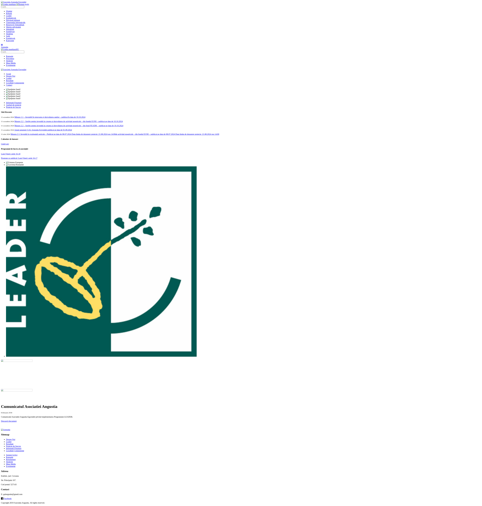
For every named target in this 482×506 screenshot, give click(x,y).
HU (17, 49)
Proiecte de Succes (13, 107)
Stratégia (9, 34)
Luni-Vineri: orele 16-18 (10, 154)
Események (10, 38)
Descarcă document (9, 421)
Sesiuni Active (11, 455)
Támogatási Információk (15, 22)
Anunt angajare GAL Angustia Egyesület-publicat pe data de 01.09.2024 (43, 130)
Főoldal (9, 11)
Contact (9, 85)
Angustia (4, 47)
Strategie (9, 61)
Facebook (8, 498)
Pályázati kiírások (13, 20)
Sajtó (8, 36)
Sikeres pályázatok (13, 27)
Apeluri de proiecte (13, 105)
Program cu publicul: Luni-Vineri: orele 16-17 (19, 158)
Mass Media (11, 63)
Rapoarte (9, 56)
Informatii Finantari (13, 103)
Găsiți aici (5, 144)
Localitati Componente (15, 83)
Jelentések (10, 29)
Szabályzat (10, 31)
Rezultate (9, 81)
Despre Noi (10, 76)
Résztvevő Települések (15, 25)
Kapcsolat (10, 41)
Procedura (10, 58)
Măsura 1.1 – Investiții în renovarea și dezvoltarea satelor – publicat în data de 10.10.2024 (49, 117)
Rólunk (9, 13)
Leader (9, 16)
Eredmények (11, 18)
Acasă (8, 74)
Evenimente (10, 65)
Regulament (11, 459)
